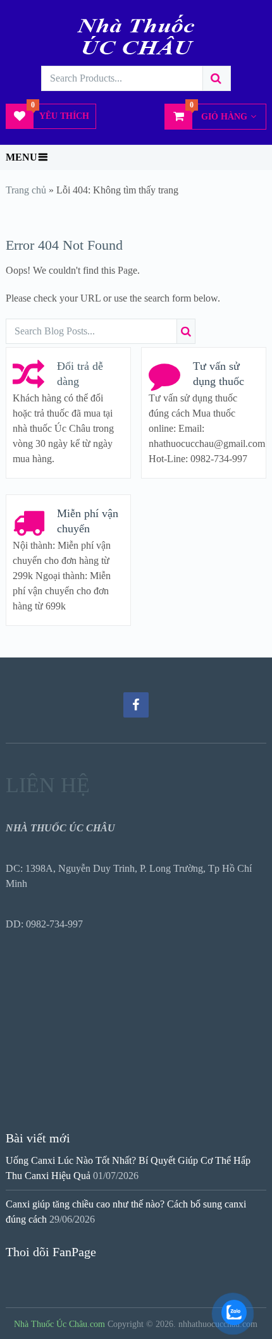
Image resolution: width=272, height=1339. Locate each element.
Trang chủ (26, 190)
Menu (21, 157)
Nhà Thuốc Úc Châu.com (59, 1324)
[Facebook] (136, 705)
